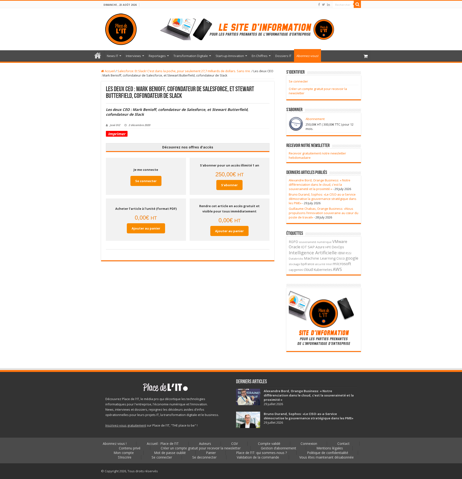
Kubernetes (323, 269)
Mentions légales (329, 448)
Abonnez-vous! (307, 56)
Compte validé (269, 443)
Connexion (309, 443)
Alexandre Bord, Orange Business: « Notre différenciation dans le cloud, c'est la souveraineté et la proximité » (319, 184)
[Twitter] (323, 4)
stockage (294, 264)
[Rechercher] (357, 4)
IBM (341, 252)
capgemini (296, 270)
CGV (234, 443)
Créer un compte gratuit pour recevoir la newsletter (201, 448)
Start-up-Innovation (230, 56)
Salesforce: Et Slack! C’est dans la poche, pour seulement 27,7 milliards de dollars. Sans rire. (184, 71)
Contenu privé (130, 448)
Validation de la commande (258, 457)
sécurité (320, 264)
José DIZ (115, 125)
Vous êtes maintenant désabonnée (326, 457)
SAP (311, 246)
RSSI (348, 253)
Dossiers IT (283, 56)
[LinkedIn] (328, 4)
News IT (112, 56)
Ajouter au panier (146, 228)
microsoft (342, 263)
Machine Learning (320, 258)
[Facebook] (319, 4)
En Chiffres (260, 56)
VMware (339, 241)
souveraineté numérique (315, 242)
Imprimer (116, 133)
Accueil (109, 71)
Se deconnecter (204, 457)
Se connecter (146, 181)
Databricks (296, 258)
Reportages (157, 56)
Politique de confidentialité (327, 452)
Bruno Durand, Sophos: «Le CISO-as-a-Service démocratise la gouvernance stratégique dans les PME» (322, 198)
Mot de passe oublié (170, 452)
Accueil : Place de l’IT (97, 55)
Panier (211, 452)
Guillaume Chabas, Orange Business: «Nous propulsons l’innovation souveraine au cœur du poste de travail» (323, 212)
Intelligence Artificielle (313, 252)
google (352, 258)
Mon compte (124, 452)
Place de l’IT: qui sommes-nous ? (261, 452)
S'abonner (229, 185)
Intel (329, 264)
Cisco (340, 258)
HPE (328, 247)
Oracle (294, 246)
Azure (320, 246)
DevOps (338, 247)
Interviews (133, 56)
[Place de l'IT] (121, 29)
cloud (308, 269)
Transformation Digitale (190, 56)
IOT (304, 247)
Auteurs (205, 443)
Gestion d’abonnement (278, 448)
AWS (337, 269)
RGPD (293, 241)
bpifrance (307, 264)
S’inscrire (124, 457)
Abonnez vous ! (115, 443)
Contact (343, 443)
